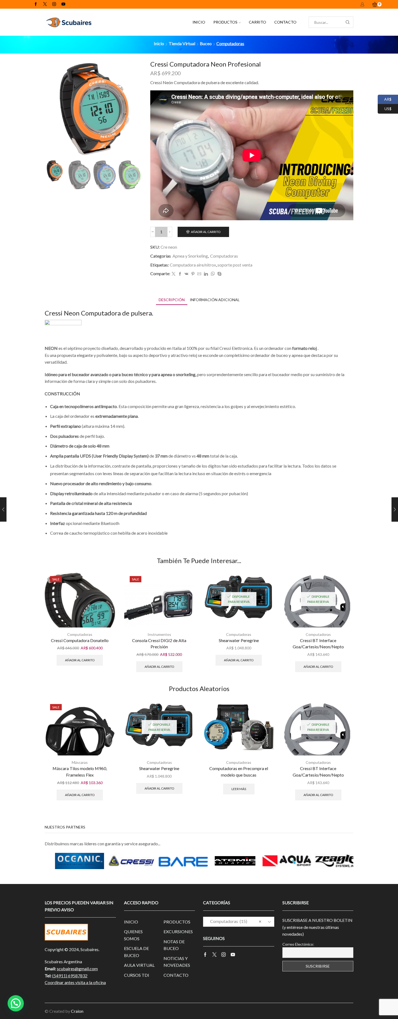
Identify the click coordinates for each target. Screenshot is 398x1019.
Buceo (206, 43)
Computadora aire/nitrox (193, 264)
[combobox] (238, 922)
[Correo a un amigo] (199, 274)
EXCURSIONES (178, 931)
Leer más (238, 789)
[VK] (186, 274)
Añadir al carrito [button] (79, 660)
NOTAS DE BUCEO (174, 945)
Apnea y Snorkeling (190, 255)
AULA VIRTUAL (139, 965)
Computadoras (230, 43)
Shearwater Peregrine (239, 640)
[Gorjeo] (173, 274)
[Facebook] (36, 4)
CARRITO (257, 22)
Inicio (159, 43)
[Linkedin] (206, 274)
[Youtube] (63, 4)
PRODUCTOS (225, 22)
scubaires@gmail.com (77, 968)
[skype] (218, 274)
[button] (16, 1003)
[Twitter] (45, 4)
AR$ (385, 98)
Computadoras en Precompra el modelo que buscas (238, 771)
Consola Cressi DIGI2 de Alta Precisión (159, 643)
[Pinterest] (193, 274)
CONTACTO (285, 22)
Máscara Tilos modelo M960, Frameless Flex (80, 771)
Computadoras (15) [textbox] (234, 921)
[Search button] (347, 22)
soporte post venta (234, 264)
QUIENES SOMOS (133, 935)
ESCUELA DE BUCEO (136, 952)
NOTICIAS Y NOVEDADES (177, 962)
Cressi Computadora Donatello (80, 640)
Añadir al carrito (205, 232)
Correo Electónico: (298, 944)
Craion (77, 1011)
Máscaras (80, 762)
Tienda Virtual (182, 43)
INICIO (199, 22)
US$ (385, 108)
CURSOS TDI (136, 975)
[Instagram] (54, 4)
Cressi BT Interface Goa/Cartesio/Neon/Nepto (318, 643)
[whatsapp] (212, 274)
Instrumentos (159, 634)
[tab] (171, 299)
